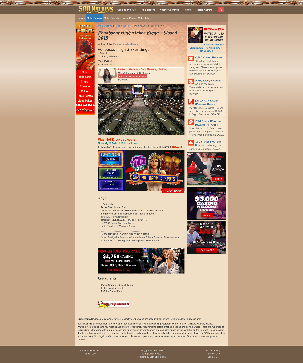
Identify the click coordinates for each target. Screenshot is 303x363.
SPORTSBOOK (214, 47)
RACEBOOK (206, 50)
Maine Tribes (144, 18)
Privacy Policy (213, 350)
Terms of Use (213, 353)
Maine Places (129, 18)
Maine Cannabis (112, 18)
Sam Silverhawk (158, 356)
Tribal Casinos (105, 25)
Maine (82, 18)
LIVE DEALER (197, 47)
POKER (219, 44)
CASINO (208, 44)
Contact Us (213, 356)
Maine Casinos (94, 18)
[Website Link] (141, 304)
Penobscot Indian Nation (125, 44)
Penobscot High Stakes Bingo (149, 25)
